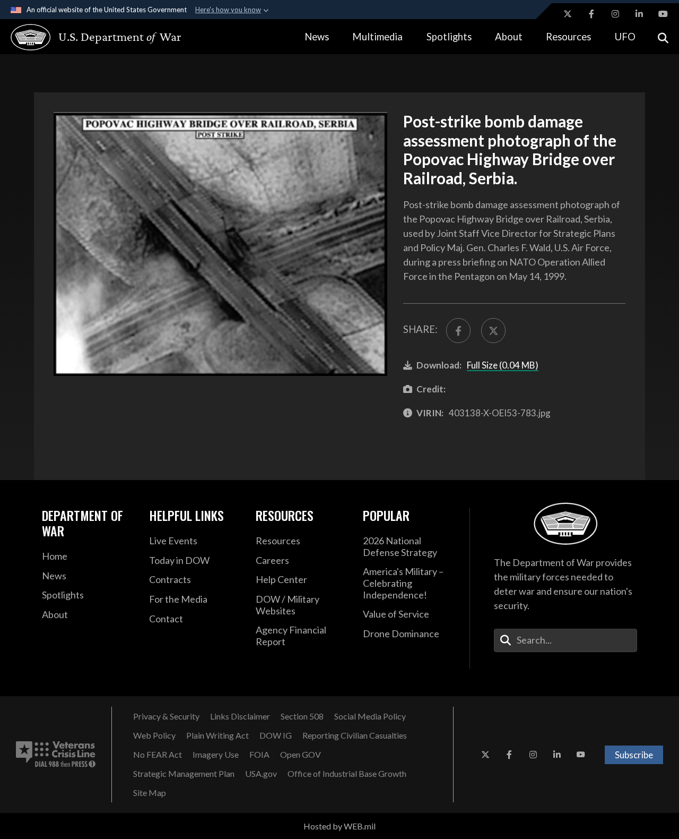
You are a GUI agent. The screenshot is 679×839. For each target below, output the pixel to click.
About (509, 36)
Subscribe (634, 754)
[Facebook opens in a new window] (591, 14)
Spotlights (449, 36)
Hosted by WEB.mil (339, 826)
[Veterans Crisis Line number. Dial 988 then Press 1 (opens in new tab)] (55, 754)
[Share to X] (493, 330)
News (316, 36)
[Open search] (663, 37)
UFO (625, 36)
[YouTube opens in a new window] (663, 14)
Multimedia (377, 36)
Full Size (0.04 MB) (502, 365)
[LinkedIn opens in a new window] (639, 14)
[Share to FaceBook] (458, 330)
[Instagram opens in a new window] (615, 14)
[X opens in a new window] (568, 14)
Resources (568, 36)
